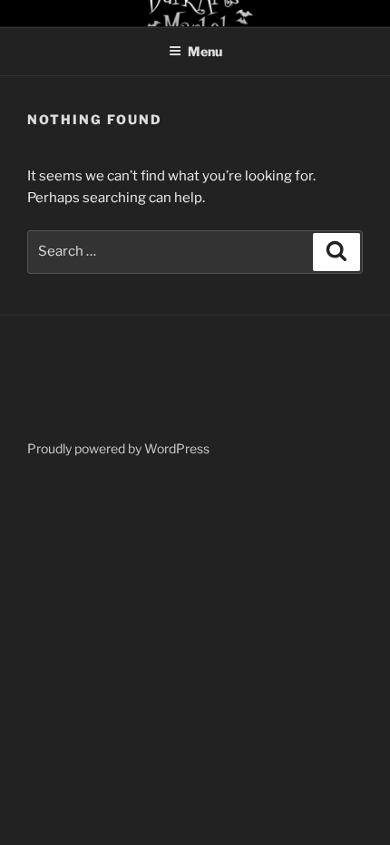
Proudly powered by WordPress (118, 448)
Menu (205, 51)
